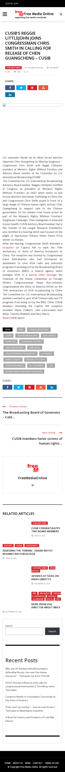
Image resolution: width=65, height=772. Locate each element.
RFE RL (50, 599)
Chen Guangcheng (39, 329)
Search (9, 625)
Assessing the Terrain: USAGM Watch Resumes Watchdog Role (27, 552)
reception (8, 247)
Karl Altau (34, 347)
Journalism (38, 599)
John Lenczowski (14, 347)
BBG (21, 329)
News (28, 763)
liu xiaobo (46, 353)
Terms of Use (52, 763)
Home (8, 763)
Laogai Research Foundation (20, 353)
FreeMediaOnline (35, 68)
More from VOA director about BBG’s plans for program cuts (45, 609)
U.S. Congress (36, 365)
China (8, 335)
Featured (8, 545)
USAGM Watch (32, 545)
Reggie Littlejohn (35, 359)
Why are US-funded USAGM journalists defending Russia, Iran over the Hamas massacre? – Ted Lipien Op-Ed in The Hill (27, 672)
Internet (52, 596)
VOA (51, 365)
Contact (38, 763)
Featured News (13, 68)
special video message (43, 274)
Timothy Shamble (14, 365)
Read (5, 317)
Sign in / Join (11, 3)
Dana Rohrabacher (27, 335)
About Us (18, 763)
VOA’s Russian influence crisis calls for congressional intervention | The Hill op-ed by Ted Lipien (30, 686)
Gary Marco (49, 335)
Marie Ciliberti (13, 359)
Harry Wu (10, 341)
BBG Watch (44, 593)
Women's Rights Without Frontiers (24, 371)
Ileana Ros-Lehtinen (31, 341)
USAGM (19, 545)
